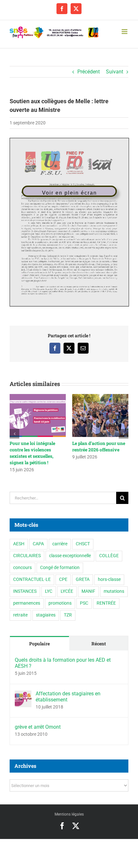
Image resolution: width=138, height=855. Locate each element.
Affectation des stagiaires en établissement (68, 691)
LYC (48, 586)
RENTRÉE (106, 597)
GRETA (83, 574)
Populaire (39, 638)
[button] (14, 431)
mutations (114, 586)
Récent (98, 638)
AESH (18, 538)
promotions (60, 597)
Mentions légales (69, 809)
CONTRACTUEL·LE (32, 574)
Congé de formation (60, 562)
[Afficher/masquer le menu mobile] (125, 31)
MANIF (88, 586)
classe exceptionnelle (70, 550)
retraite (20, 609)
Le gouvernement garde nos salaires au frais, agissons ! (52, 449)
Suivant (114, 72)
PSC (84, 597)
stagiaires (46, 609)
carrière (59, 538)
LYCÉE (67, 586)
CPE (63, 574)
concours (22, 562)
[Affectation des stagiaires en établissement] (23, 689)
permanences (26, 597)
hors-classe (109, 574)
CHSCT (83, 538)
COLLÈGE (109, 550)
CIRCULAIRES (27, 550)
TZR (68, 609)
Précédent (88, 72)
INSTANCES (25, 586)
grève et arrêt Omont (38, 721)
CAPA (38, 538)
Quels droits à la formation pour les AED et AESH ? (63, 657)
